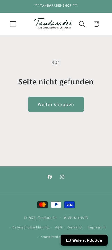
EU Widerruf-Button (84, 240)
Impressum (97, 227)
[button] (13, 24)
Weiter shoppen (56, 104)
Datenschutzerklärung (30, 227)
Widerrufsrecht (76, 217)
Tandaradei (47, 217)
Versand (75, 227)
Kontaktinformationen (59, 236)
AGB (58, 227)
